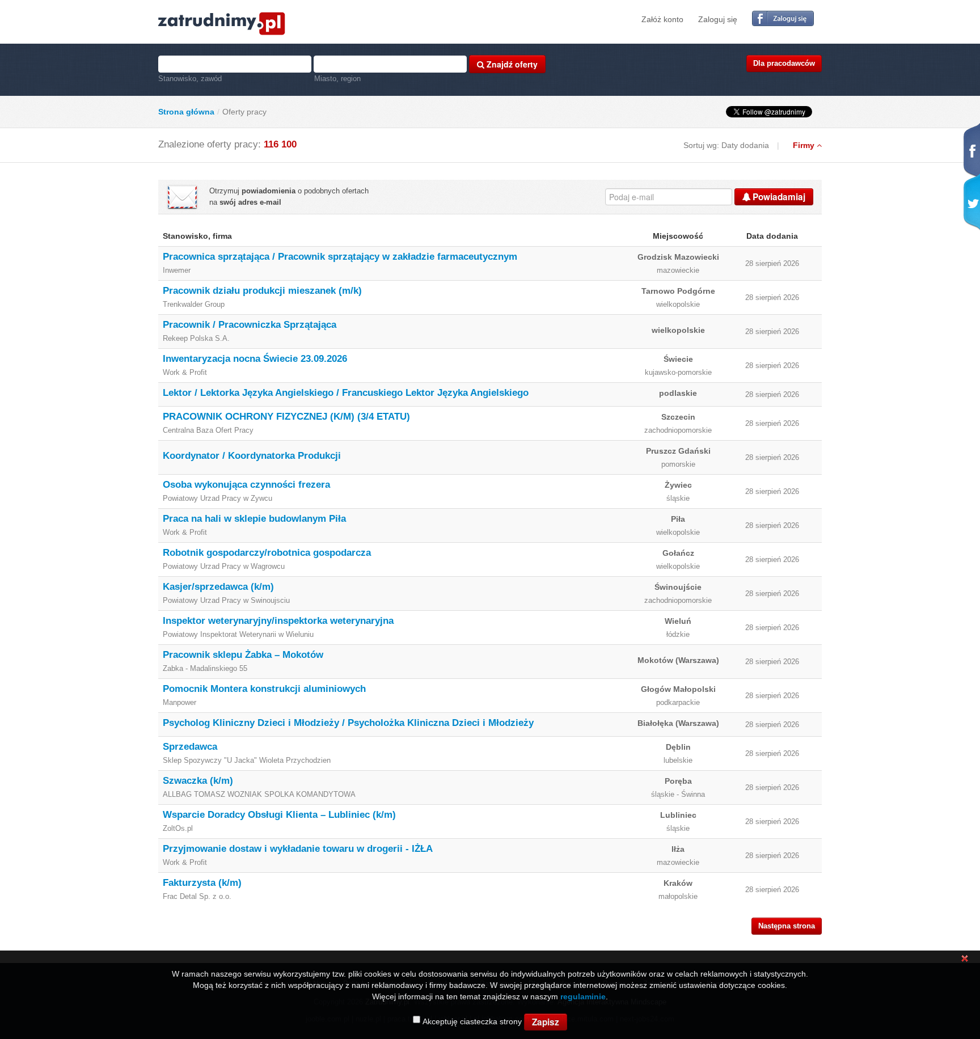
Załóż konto (662, 19)
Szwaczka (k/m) (198, 780)
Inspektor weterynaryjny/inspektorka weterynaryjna (278, 620)
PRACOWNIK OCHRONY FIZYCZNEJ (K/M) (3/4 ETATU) (286, 416)
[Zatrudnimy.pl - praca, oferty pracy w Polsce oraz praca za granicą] (221, 22)
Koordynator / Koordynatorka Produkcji (252, 455)
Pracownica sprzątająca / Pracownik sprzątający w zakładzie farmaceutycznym (340, 256)
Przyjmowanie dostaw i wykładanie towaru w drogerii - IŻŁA (298, 848)
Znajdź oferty (511, 64)
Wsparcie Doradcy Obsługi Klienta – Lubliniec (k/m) (279, 814)
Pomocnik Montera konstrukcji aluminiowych (264, 688)
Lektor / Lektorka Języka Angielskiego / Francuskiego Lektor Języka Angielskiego (346, 392)
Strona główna (186, 111)
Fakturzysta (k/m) (202, 882)
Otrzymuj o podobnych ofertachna (289, 196)
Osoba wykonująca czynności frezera (246, 484)
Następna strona (786, 926)
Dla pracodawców (784, 63)
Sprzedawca (190, 746)
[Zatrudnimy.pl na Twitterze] (970, 202)
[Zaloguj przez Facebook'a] (783, 19)
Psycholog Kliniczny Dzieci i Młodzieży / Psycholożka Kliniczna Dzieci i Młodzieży (348, 722)
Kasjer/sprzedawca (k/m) (218, 586)
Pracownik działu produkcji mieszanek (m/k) (262, 290)
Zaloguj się (717, 19)
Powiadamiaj (777, 197)
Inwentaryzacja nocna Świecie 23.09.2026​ (255, 358)
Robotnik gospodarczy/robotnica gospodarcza (267, 552)
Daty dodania (745, 145)
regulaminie (583, 996)
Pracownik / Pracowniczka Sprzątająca (249, 324)
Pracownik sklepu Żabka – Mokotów (243, 654)
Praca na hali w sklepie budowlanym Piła (254, 518)
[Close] (964, 957)
